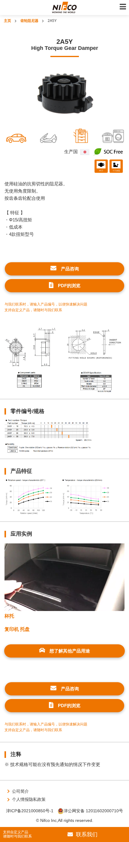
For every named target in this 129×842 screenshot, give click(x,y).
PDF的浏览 (69, 285)
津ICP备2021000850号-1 (29, 810)
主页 (7, 21)
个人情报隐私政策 (29, 799)
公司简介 (20, 791)
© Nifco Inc (46, 820)
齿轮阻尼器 (29, 21)
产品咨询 (70, 268)
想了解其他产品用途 (70, 650)
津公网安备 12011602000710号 (93, 810)
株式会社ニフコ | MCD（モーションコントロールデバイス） (65, 7)
